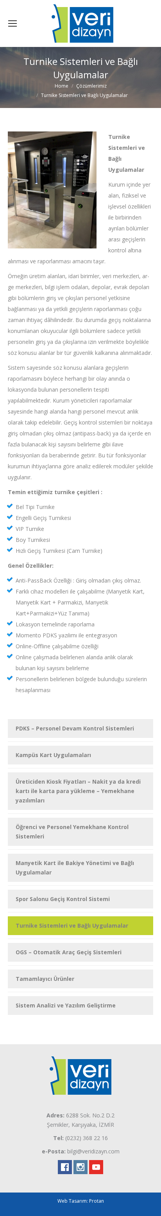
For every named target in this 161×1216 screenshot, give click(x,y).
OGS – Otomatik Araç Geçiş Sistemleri (69, 952)
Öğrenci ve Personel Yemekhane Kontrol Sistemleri (72, 831)
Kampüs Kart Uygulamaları (53, 755)
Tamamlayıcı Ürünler (45, 978)
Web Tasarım (72, 1201)
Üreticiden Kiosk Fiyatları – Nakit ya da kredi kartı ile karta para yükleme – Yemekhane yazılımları (78, 791)
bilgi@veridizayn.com (93, 1151)
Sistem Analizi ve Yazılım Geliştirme (66, 1005)
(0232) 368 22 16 (86, 1138)
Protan (96, 1201)
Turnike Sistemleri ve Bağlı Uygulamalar (72, 925)
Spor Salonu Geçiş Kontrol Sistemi (63, 899)
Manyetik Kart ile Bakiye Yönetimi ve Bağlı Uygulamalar (75, 867)
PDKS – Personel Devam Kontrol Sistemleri (75, 728)
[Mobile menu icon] (12, 23)
